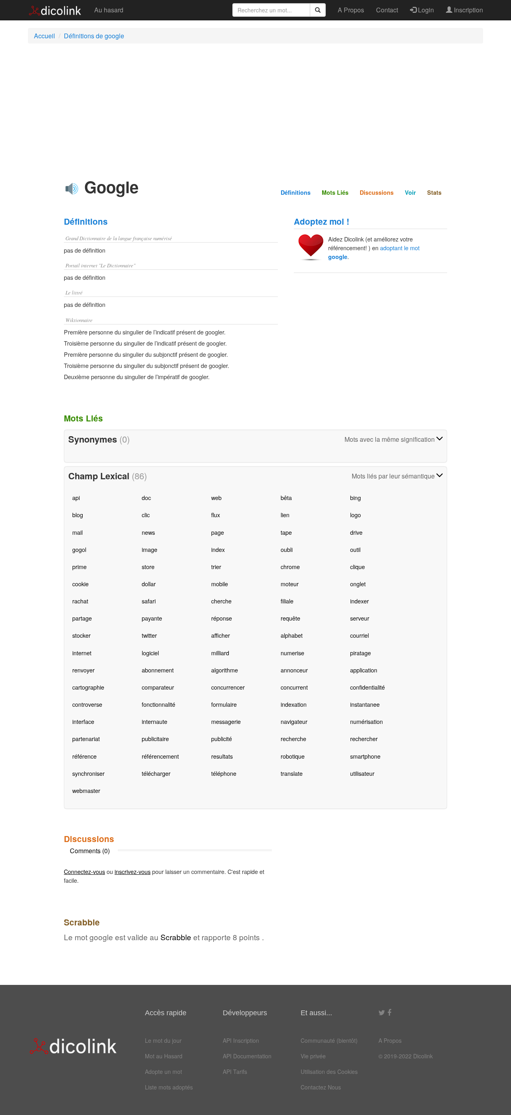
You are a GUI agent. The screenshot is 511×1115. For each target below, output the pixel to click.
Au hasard (108, 9)
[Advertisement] (255, 107)
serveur (359, 618)
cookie (80, 583)
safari (149, 601)
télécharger (156, 773)
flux (215, 514)
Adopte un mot (163, 1071)
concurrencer (228, 687)
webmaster (86, 790)
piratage (360, 652)
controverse (87, 704)
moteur (290, 583)
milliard (220, 652)
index (218, 549)
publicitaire (155, 738)
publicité (221, 738)
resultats (222, 756)
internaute (154, 721)
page (217, 532)
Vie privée (313, 1056)
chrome (290, 566)
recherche (293, 738)
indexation (294, 704)
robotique (293, 756)
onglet (358, 583)
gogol (79, 549)
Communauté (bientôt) (329, 1040)
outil (355, 549)
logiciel (150, 652)
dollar (149, 583)
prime (79, 566)
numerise (292, 652)
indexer (359, 601)
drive (356, 532)
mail (77, 532)
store (148, 566)
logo (355, 514)
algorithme (224, 670)
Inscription (467, 9)
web (216, 497)
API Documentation (247, 1056)
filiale (287, 601)
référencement (160, 756)
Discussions (377, 192)
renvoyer (83, 670)
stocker (81, 635)
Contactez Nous (321, 1087)
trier (216, 566)
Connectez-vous (84, 871)
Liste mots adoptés (169, 1087)
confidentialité (367, 687)
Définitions (296, 192)
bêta (286, 497)
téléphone (223, 773)
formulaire (224, 704)
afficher (220, 635)
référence (84, 756)
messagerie (226, 721)
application (363, 670)
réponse (221, 618)
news (148, 532)
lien (285, 514)
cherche (221, 601)
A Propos (351, 9)
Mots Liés (335, 192)
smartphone (365, 756)
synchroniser (88, 773)
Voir (410, 192)
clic (146, 514)
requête (290, 618)
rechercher (364, 738)
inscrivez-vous (133, 871)
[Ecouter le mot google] (72, 189)
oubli (287, 549)
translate (292, 773)
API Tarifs (235, 1071)
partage (82, 618)
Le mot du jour (163, 1040)
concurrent (294, 687)
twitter (149, 635)
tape (286, 532)
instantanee (365, 704)
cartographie (88, 687)
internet (81, 652)
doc (146, 497)
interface (83, 721)
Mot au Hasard (163, 1056)
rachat (80, 601)
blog (77, 514)
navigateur (294, 721)
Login (425, 9)
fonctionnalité (158, 704)
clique (357, 566)
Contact (387, 9)
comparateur (158, 687)
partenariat (86, 738)
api (76, 497)
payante (152, 618)
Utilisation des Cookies (329, 1071)
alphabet (292, 635)
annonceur (294, 670)
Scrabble (175, 936)
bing (355, 497)
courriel (359, 635)
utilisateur (362, 773)
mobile (219, 583)
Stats (434, 192)
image (149, 549)
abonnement (158, 670)
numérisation (366, 721)
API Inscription (241, 1040)
